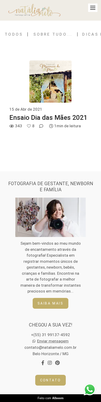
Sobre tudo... (52, 34)
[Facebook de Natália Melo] (42, 363)
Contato (50, 380)
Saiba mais (50, 303)
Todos (14, 34)
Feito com (51, 398)
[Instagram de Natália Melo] (50, 363)
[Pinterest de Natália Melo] (57, 363)
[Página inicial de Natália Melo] (34, 10)
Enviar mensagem (53, 341)
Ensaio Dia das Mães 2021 (48, 117)
